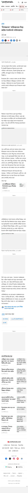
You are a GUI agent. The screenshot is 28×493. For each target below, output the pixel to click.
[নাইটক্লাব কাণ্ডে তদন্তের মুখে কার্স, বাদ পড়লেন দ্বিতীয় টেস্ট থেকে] (22, 362)
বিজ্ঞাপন (14, 473)
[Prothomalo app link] (9, 467)
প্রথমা (10, 451)
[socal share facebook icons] (2, 41)
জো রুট (4, 323)
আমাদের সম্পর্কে (6, 473)
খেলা (2, 24)
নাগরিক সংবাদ (7, 445)
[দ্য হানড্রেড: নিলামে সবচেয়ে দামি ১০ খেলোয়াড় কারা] (22, 430)
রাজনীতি (13, 6)
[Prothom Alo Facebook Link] (7, 458)
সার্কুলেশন (20, 473)
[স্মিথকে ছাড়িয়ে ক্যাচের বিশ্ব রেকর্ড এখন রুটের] (22, 372)
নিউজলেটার (19, 476)
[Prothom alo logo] (14, 442)
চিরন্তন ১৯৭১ (17, 448)
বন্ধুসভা (11, 448)
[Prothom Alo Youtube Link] (18, 458)
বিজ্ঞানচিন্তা (20, 445)
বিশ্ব (17, 6)
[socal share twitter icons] (5, 41)
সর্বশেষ (2, 6)
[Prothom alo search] (19, 2)
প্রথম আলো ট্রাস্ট (5, 448)
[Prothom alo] (7, 2)
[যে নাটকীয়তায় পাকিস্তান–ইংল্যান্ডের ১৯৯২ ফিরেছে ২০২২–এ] (23, 185)
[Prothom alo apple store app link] (19, 467)
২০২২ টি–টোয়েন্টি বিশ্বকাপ (17, 319)
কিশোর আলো (14, 445)
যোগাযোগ (13, 476)
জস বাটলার (5, 319)
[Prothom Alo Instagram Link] (15, 458)
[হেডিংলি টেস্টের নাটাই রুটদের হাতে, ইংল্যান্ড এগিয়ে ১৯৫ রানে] (22, 381)
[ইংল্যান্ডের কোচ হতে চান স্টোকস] (22, 410)
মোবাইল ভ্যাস (15, 451)
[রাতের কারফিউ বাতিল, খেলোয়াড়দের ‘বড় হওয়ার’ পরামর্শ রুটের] (22, 400)
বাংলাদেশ (8, 6)
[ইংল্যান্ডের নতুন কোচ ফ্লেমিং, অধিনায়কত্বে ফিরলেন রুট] (22, 419)
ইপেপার (23, 448)
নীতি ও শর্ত (6, 476)
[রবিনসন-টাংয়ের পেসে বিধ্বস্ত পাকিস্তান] (22, 391)
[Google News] (21, 458)
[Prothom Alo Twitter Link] (11, 458)
